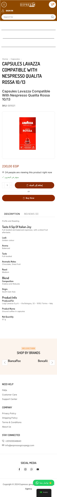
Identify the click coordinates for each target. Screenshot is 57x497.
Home (5, 59)
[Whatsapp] (31, 469)
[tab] (12, 214)
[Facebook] (19, 469)
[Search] (52, 17)
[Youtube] (38, 469)
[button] (4, 4)
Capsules (15, 59)
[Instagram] (25, 469)
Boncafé (43, 361)
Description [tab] (12, 214)
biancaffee (14, 361)
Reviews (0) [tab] (31, 214)
